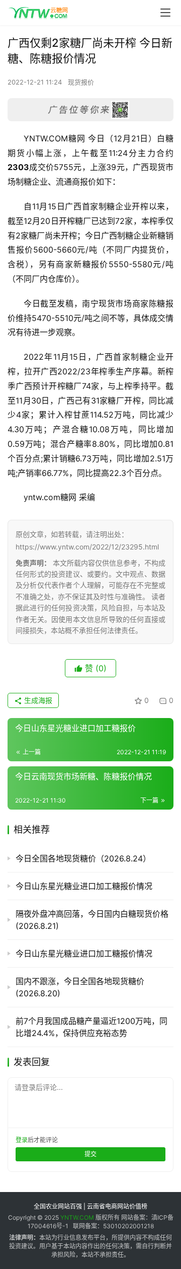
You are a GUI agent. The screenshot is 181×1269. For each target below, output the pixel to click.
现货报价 (81, 82)
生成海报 (37, 700)
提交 (90, 1154)
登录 (22, 1140)
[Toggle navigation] (165, 13)
